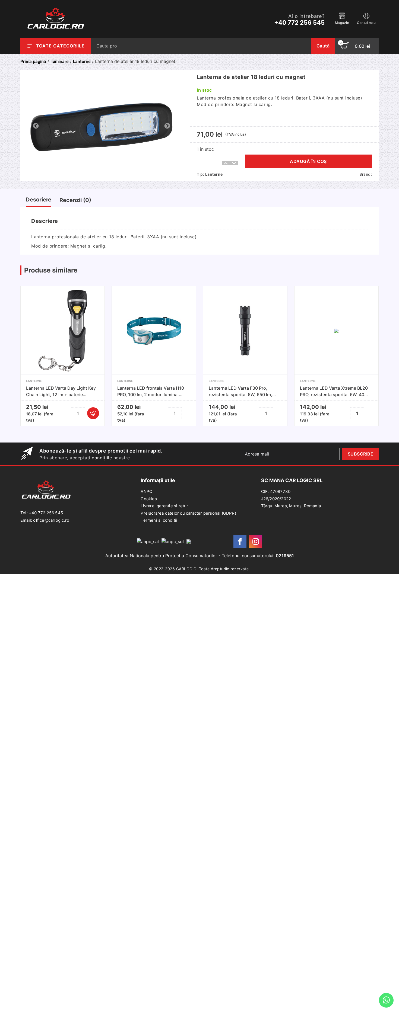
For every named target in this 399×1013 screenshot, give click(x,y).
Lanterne (82, 61)
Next (166, 125)
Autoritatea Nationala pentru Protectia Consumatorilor (161, 555)
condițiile (102, 457)
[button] (93, 413)
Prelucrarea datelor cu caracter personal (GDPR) (188, 513)
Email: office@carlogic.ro (44, 520)
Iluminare (59, 61)
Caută (323, 46)
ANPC (146, 491)
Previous (35, 125)
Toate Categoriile (60, 46)
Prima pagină (33, 61)
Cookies (149, 498)
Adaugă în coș (308, 161)
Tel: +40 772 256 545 (41, 512)
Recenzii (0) (75, 200)
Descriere (38, 199)
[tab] (38, 201)
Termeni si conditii (159, 520)
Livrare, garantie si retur (164, 505)
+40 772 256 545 (299, 22)
